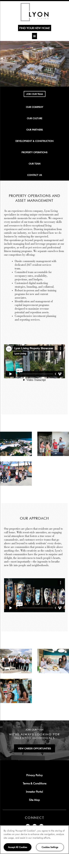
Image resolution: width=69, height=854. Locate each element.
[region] (34, 839)
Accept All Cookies (17, 847)
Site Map (34, 800)
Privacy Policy (34, 775)
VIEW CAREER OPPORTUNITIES (34, 748)
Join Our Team (34, 93)
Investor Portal (34, 791)
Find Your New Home (34, 28)
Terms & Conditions (34, 783)
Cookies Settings (50, 847)
